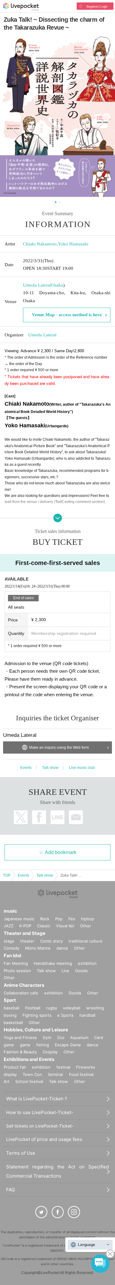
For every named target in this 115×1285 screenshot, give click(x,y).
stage (9, 941)
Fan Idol (12, 955)
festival (63, 1067)
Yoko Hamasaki (73, 243)
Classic (43, 925)
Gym (47, 1037)
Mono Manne (38, 948)
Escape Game (68, 1044)
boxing (10, 1015)
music (10, 911)
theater (27, 941)
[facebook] (58, 1212)
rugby (51, 1007)
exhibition (87, 963)
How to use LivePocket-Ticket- (39, 1112)
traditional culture (85, 941)
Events (26, 768)
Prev (9, 117)
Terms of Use (20, 1153)
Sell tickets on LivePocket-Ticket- (40, 1125)
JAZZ (8, 925)
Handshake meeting (53, 963)
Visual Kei (65, 925)
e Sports (65, 1015)
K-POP (25, 925)
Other (85, 925)
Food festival (81, 1074)
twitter (21, 817)
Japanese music (19, 918)
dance (62, 948)
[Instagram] (74, 1212)
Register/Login (97, 6)
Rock (44, 918)
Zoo (60, 1037)
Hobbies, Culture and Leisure (36, 1030)
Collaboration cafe (21, 992)
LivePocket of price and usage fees (44, 1139)
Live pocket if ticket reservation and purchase (21, 6)
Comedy (11, 948)
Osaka (57, 285)
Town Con (32, 1074)
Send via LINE (57, 817)
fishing (42, 1044)
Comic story (51, 941)
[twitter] (41, 1212)
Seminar (55, 1074)
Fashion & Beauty (20, 1051)
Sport (10, 1000)
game (25, 1044)
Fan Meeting (16, 963)
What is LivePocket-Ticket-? (36, 1099)
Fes (71, 918)
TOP (6, 875)
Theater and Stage (24, 933)
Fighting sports (37, 1015)
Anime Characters (24, 985)
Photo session (17, 970)
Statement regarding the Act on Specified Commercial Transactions (57, 1171)
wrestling (95, 1007)
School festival (29, 1081)
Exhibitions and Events (29, 1059)
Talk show (50, 768)
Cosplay (50, 1051)
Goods (81, 970)
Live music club (82, 768)
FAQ (10, 1190)
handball (87, 1015)
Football (32, 1007)
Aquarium (79, 1037)
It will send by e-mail (76, 817)
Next (106, 117)
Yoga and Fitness (20, 1037)
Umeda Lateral (37, 285)
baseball (11, 1007)
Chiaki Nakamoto (40, 243)
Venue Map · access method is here (67, 314)
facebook (39, 817)
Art (7, 1081)
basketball (13, 1022)
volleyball (71, 1007)
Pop (59, 918)
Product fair (15, 1067)
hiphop (87, 918)
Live (65, 970)
